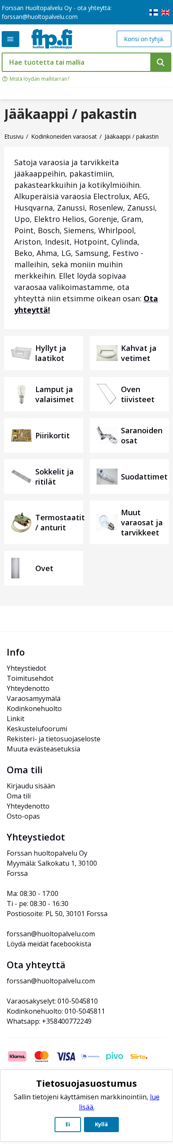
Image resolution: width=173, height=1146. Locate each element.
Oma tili (19, 796)
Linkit (15, 718)
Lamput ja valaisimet (54, 394)
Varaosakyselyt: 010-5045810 (52, 1001)
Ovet (44, 568)
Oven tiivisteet (138, 394)
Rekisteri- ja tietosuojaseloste (53, 738)
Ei (68, 1124)
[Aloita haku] (160, 62)
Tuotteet (10, 39)
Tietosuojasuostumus (86, 1083)
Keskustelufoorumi (37, 728)
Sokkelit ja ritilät (54, 476)
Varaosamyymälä (33, 698)
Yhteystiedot (26, 668)
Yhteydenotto (28, 688)
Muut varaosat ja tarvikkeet (142, 522)
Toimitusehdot (30, 678)
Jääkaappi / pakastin (70, 114)
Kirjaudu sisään (31, 785)
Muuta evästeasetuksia (43, 748)
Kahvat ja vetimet (139, 353)
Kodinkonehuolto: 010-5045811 (56, 1011)
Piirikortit (52, 435)
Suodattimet (144, 477)
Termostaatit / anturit (60, 522)
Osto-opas (23, 816)
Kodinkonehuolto (34, 708)
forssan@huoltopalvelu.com (40, 17)
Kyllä (101, 1124)
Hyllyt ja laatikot (50, 353)
